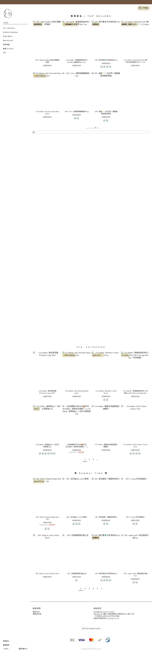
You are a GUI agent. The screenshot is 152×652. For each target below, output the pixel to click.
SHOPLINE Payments (94, 649)
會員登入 (6, 641)
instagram (98, 612)
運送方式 (36, 612)
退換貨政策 (37, 614)
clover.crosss (108, 612)
